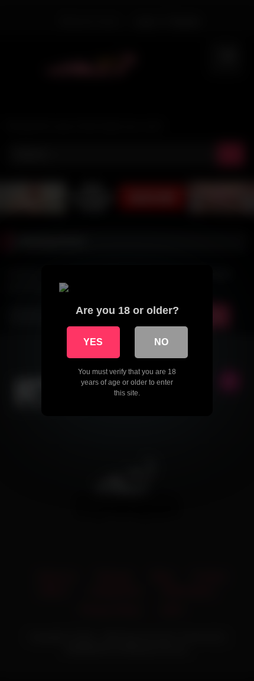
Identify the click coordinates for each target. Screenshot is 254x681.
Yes (93, 342)
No (161, 342)
